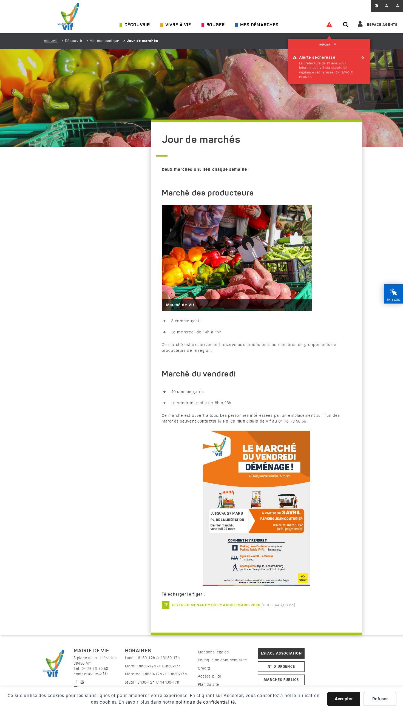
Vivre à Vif (178, 25)
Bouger (215, 25)
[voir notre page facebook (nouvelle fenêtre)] (76, 682)
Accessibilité (210, 676)
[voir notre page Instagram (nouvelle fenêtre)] (82, 682)
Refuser (380, 698)
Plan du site (208, 684)
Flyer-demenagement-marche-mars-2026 (216, 605)
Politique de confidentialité (222, 660)
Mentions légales (213, 652)
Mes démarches (259, 25)
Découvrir (137, 25)
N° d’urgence (281, 666)
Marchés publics (281, 680)
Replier (327, 45)
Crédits (204, 668)
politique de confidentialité (205, 702)
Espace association (281, 653)
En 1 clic (393, 300)
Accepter (344, 698)
